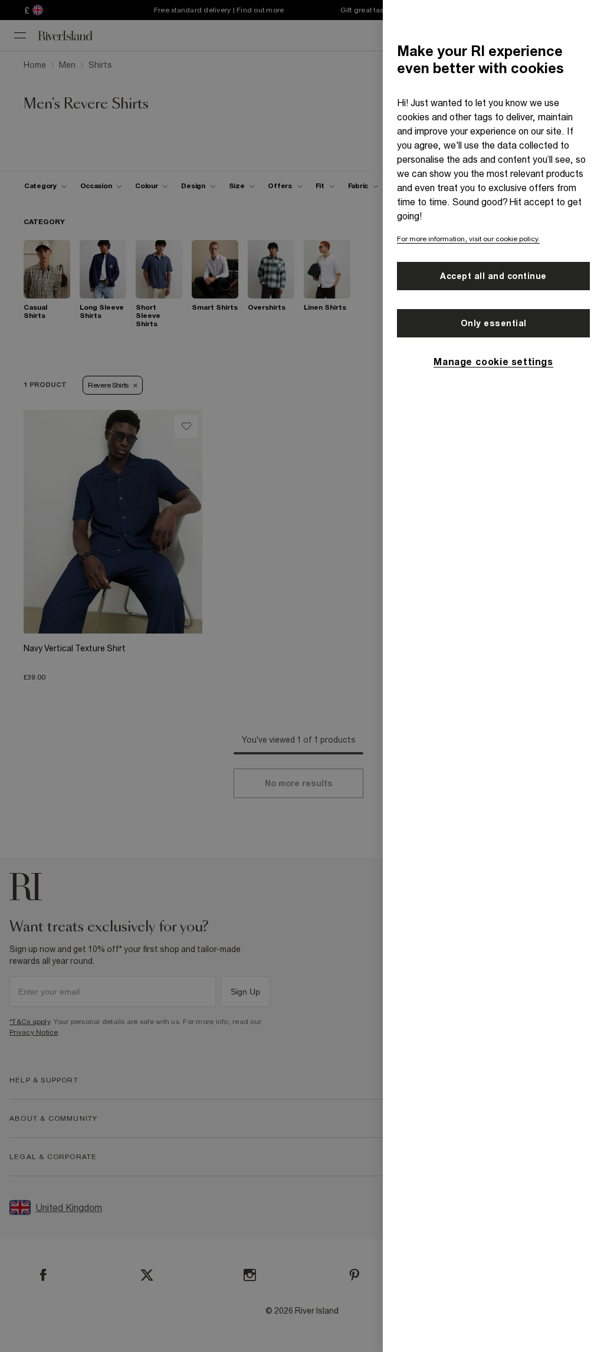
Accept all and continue (493, 276)
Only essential (494, 323)
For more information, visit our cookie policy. (468, 239)
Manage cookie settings (493, 361)
